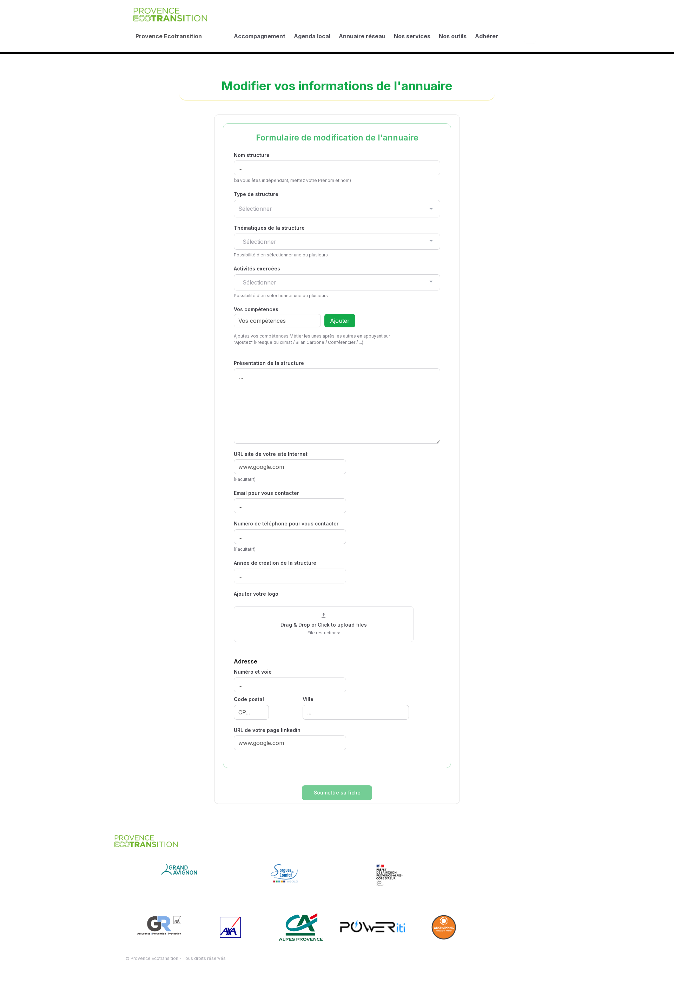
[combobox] (337, 208)
